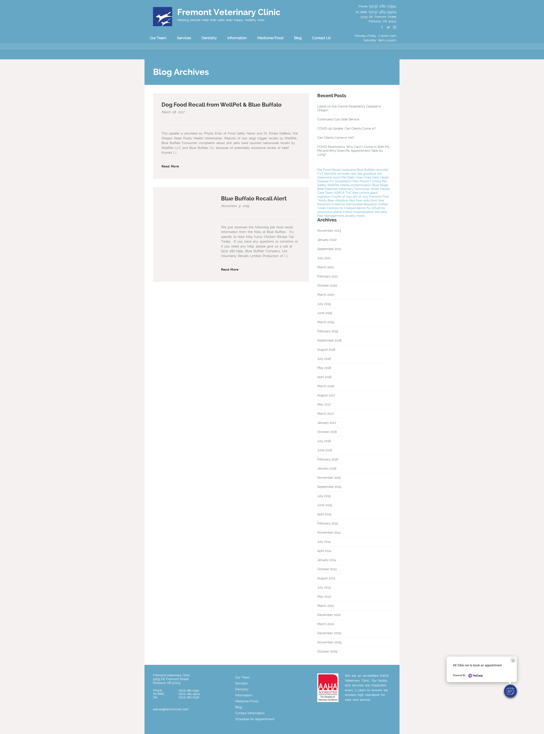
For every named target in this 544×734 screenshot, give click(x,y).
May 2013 (324, 596)
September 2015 (329, 487)
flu (369, 208)
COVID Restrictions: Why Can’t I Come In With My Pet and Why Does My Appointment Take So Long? (353, 150)
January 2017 (326, 423)
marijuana (348, 170)
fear (381, 200)
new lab (356, 174)
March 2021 (325, 267)
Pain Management (330, 216)
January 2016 (326, 468)
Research (370, 204)
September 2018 (329, 340)
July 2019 (324, 304)
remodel (382, 170)
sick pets (381, 212)
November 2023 (329, 231)
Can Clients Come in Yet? (335, 138)
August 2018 (326, 349)
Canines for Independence (346, 208)
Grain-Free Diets (368, 177)
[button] (510, 691)
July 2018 (324, 359)
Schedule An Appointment (254, 719)
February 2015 (327, 523)
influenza (378, 208)
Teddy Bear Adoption (332, 200)
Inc (332, 181)
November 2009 (329, 642)
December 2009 (329, 633)
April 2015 (324, 514)
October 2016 (327, 432)
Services (241, 683)
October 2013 (327, 569)
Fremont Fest (379, 196)
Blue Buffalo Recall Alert (254, 198)
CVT (320, 174)
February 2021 (327, 276)
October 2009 (327, 651)
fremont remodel (337, 174)
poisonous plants (329, 212)
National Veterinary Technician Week (352, 189)
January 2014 (326, 560)
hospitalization (363, 212)
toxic (374, 200)
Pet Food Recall (329, 170)
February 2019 (327, 331)
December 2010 (329, 615)
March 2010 (325, 624)
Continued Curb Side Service (338, 119)
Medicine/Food (270, 38)
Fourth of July (342, 196)
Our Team (242, 677)
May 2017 (324, 404)
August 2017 (326, 395)
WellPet (333, 185)
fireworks (324, 204)
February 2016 (327, 459)
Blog (298, 38)
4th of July (360, 196)
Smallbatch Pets (347, 181)
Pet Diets (348, 177)
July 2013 (324, 587)
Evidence (338, 204)
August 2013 (326, 578)
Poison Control (370, 181)
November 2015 (329, 478)
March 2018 (325, 386)
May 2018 (324, 368)
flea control (361, 193)
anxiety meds (355, 216)
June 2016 (324, 450)
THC (348, 193)
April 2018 (324, 377)
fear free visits (359, 200)
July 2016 (324, 441)
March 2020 (325, 295)
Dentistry (241, 689)
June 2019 (324, 313)
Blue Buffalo (366, 170)
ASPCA (339, 193)
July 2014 (324, 542)
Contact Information (250, 713)
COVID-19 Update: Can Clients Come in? (346, 128)
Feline (347, 212)
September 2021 (329, 249)
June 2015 (324, 505)
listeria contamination (355, 185)
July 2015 (324, 496)
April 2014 (324, 551)
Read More (170, 166)
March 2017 (325, 414)
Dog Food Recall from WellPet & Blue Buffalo (222, 104)
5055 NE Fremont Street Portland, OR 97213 (171, 681)
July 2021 (324, 258)
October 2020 (327, 285)
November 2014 (329, 532)
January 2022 (327, 240)
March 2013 (325, 606)
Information (243, 695)
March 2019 (325, 322)
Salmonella (354, 204)
